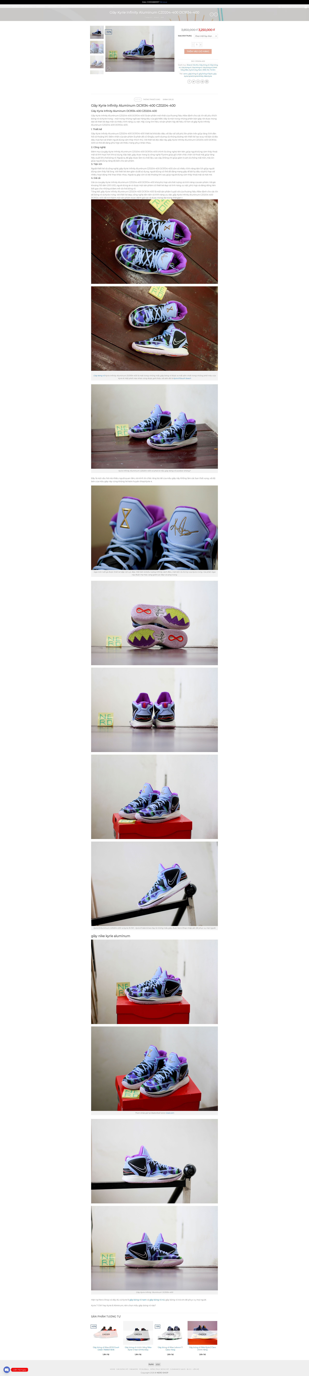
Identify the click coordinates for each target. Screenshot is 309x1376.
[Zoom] (108, 68)
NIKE (162, 17)
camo (185, 74)
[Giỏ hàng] (305, 7)
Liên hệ (110, 6)
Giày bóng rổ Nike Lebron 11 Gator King (170, 1348)
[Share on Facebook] (189, 82)
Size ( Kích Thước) (185, 36)
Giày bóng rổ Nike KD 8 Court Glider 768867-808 (106, 1348)
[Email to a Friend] (198, 82)
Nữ (208, 70)
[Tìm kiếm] (279, 7)
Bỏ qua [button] (163, 2)
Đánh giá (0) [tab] (168, 99)
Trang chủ (148, 17)
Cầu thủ (196, 65)
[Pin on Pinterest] (202, 82)
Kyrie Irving (193, 70)
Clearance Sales (89, 6)
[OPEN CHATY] (7, 1369)
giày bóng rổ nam (137, 1300)
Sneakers (40, 6)
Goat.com (170, 1113)
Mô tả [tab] (137, 99)
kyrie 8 (191, 76)
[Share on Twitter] (194, 82)
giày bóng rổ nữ (157, 1300)
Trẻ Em (212, 70)
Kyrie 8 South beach (182, 378)
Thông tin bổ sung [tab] (151, 99)
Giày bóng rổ (27, 6)
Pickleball (53, 6)
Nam (200, 70)
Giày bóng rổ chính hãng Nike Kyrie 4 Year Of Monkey (138, 1348)
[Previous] (110, 48)
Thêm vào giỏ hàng (198, 51)
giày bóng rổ (193, 74)
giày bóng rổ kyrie (206, 74)
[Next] (170, 48)
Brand (156, 17)
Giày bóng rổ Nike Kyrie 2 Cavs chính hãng (202, 1348)
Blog (101, 6)
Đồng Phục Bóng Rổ (70, 6)
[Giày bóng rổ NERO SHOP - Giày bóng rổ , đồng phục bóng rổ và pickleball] (5, 6)
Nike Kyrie (208, 76)
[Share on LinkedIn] (207, 82)
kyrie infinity (198, 76)
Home (14, 6)
